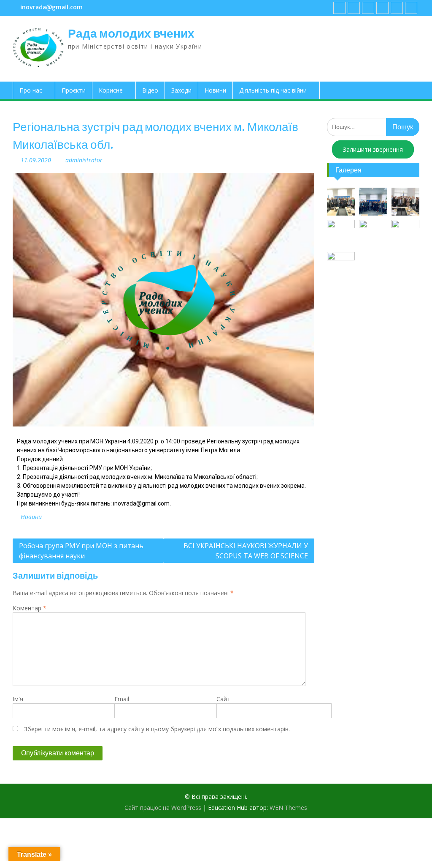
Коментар (29, 608)
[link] (382, 8)
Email (121, 699)
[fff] (339, 8)
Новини (215, 90)
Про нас (30, 90)
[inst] (397, 8)
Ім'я (18, 699)
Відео (150, 90)
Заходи (181, 90)
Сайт (223, 699)
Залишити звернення (373, 149)
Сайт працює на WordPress (162, 808)
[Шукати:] (373, 127)
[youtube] (354, 8)
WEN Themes (288, 808)
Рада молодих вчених (131, 33)
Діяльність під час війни (273, 90)
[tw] (368, 8)
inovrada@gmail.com (51, 7)
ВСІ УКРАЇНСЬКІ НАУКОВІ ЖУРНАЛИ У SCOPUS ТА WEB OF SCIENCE (246, 550)
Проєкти (74, 90)
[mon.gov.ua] (411, 8)
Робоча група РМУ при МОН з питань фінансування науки (81, 550)
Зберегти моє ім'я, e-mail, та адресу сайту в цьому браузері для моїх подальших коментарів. (157, 729)
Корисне (111, 90)
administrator (84, 160)
